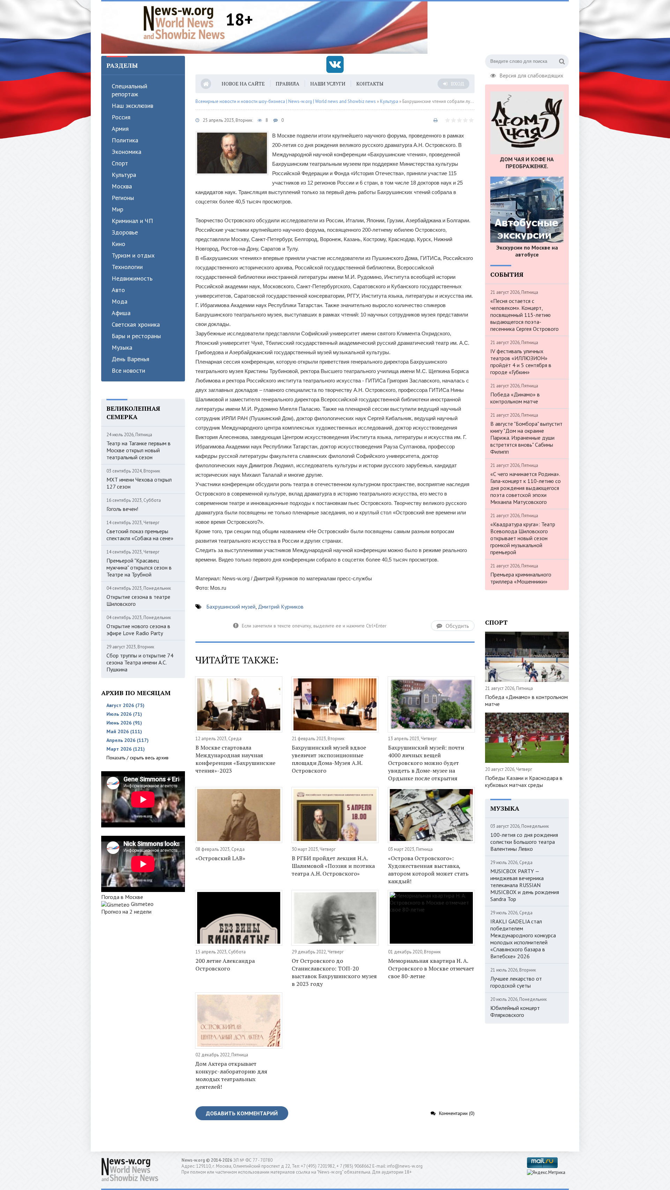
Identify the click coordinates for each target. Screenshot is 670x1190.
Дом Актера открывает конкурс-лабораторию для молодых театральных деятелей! (231, 1075)
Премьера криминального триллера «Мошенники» (520, 578)
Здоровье (125, 232)
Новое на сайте (243, 83)
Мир (117, 209)
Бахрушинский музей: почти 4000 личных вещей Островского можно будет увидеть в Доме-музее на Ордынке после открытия (426, 763)
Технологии (127, 267)
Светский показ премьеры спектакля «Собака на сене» (139, 535)
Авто (118, 290)
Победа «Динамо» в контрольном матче (515, 398)
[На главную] (184, 22)
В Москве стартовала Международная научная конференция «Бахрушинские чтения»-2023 (235, 759)
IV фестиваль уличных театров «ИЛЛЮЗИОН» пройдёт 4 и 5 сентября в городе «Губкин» (520, 361)
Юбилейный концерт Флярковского (515, 1011)
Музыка (122, 347)
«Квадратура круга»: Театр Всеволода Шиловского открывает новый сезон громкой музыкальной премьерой (522, 538)
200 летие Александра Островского (225, 964)
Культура (124, 175)
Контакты (370, 83)
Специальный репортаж (129, 90)
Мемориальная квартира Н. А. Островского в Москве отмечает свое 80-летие (431, 968)
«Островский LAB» (220, 858)
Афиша (121, 313)
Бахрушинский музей (230, 606)
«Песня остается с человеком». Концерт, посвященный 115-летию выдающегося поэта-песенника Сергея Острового (524, 314)
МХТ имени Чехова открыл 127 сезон (139, 483)
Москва (122, 186)
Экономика (126, 152)
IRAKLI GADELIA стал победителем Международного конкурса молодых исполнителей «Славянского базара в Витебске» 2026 (523, 939)
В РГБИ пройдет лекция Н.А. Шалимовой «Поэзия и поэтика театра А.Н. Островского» (333, 865)
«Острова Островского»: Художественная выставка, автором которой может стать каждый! (428, 869)
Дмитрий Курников (281, 606)
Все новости (128, 370)
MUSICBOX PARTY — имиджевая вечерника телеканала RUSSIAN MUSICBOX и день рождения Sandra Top (524, 885)
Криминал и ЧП (132, 221)
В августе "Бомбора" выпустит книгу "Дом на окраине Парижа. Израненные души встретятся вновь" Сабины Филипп (526, 437)
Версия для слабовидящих (531, 74)
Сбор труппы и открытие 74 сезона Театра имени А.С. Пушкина (139, 662)
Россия (121, 117)
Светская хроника (136, 324)
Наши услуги (327, 83)
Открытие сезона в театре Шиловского (138, 600)
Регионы (123, 198)
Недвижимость (132, 278)
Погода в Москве (122, 896)
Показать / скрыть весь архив (137, 757)
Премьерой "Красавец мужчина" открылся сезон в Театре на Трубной (139, 567)
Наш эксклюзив (132, 106)
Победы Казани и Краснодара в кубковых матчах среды (524, 781)
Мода (119, 301)
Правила (287, 83)
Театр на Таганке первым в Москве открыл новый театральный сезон (138, 450)
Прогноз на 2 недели (126, 911)
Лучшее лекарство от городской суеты (516, 982)
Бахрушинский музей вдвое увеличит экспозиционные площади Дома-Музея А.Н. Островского (329, 759)
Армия (120, 129)
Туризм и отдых (133, 255)
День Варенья (130, 359)
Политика (125, 140)
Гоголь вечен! (122, 508)
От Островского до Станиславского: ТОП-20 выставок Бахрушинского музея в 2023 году (334, 972)
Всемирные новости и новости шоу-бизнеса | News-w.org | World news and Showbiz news (285, 101)
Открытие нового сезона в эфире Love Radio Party (138, 630)
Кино (118, 244)
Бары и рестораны (136, 336)
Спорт (120, 163)
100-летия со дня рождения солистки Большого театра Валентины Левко (524, 841)
